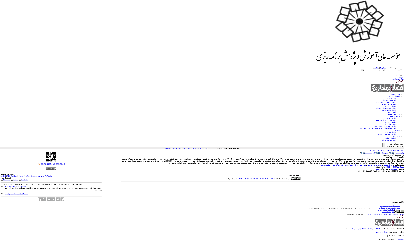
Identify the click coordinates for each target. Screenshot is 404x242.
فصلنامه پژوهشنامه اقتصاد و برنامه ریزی (366, 228)
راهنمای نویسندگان (393, 116)
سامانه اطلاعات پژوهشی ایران (389, 210)
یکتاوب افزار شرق (380, 232)
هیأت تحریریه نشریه (389, 104)
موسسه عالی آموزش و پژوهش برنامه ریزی (390, 206)
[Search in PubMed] (390, 153)
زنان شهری (362, 165)
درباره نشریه (391, 98)
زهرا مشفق (400, 153)
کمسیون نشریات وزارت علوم (389, 208)
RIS (8, 176)
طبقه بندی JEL (390, 122)
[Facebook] (62, 199)
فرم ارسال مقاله (390, 124)
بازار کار (344, 165)
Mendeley (6, 180)
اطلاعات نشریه (394, 96)
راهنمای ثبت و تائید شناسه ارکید (385, 126)
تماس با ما (396, 136)
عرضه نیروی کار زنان (374, 165)
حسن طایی (384, 153)
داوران (397, 130)
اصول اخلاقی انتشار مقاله (387, 110)
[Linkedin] (49, 199)
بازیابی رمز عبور (398, 79)
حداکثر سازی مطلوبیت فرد (330, 165)
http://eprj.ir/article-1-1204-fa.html (16, 186)
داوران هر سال (390, 132)
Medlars (20, 176)
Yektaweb (400, 239)
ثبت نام (401, 77)
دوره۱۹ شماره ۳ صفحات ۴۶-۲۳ (197, 148)
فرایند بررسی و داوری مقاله (386, 108)
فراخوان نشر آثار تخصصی (391, 212)
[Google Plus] (44, 199)
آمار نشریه (392, 112)
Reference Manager (37, 176)
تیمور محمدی (370, 153)
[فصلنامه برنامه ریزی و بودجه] (358, 66)
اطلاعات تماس (390, 138)
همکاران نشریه (390, 106)
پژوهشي (394, 169)
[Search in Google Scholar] (393, 153)
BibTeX (3, 176)
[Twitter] (58, 199)
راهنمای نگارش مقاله (388, 118)
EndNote (14, 176)
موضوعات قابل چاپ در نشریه (385, 102)
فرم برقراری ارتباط (389, 140)
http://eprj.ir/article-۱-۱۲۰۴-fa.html (16, 194)
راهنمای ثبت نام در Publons (386, 134)
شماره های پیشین (393, 114)
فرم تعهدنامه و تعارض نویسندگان (384, 120)
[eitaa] (40, 199)
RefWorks (48, 176)
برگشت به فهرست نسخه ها (175, 148)
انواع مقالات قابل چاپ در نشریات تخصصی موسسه (378, 128)
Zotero (15, 180)
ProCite (27, 176)
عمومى (377, 169)
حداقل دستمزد (388, 165)
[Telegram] (53, 199)
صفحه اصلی (395, 94)
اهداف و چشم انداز (389, 100)
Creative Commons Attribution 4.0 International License (256, 178)
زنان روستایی (352, 165)
